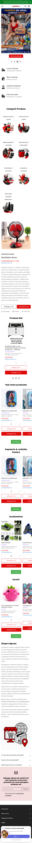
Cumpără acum (24, 307)
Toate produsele (16, 56)
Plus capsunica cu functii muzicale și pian (10, 606)
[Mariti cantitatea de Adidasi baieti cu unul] (19, 556)
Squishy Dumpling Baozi (13, 346)
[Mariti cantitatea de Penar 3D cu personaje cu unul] (19, 424)
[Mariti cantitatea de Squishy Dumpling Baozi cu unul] (25, 359)
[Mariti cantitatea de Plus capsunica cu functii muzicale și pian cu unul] (19, 620)
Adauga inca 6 (11, 428)
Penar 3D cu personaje (9, 411)
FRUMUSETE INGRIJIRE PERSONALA (8, 196)
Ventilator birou (9, 257)
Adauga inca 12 (16, 364)
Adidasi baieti (5, 542)
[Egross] (16, 6)
